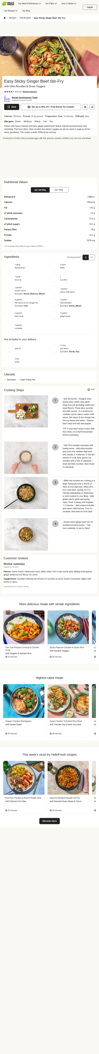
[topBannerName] (49, 29)
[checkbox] (5, 92)
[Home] (4, 18)
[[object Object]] (85, 107)
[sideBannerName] (49, 159)
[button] (49, 257)
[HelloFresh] (8, 4)
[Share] (92, 107)
